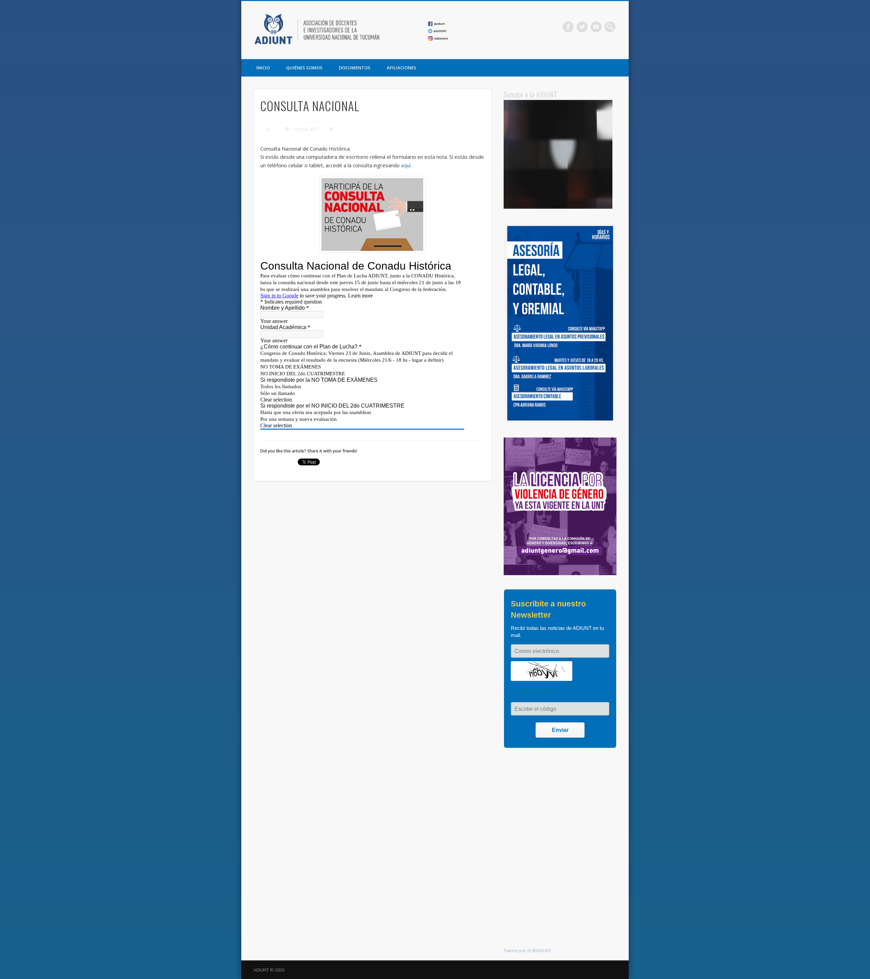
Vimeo (596, 26)
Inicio (263, 68)
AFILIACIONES (401, 68)
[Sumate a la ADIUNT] (558, 207)
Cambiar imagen (535, 690)
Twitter (582, 26)
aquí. (406, 165)
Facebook (568, 26)
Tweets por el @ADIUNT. (528, 950)
